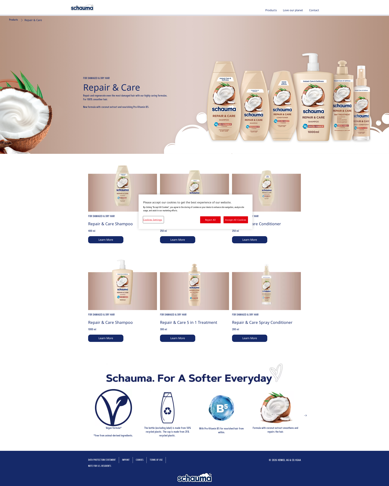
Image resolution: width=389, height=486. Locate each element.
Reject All (210, 219)
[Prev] (83, 415)
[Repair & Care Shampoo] (122, 207)
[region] (196, 211)
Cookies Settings (152, 219)
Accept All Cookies (235, 219)
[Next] (305, 415)
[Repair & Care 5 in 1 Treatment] (194, 306)
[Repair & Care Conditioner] (266, 207)
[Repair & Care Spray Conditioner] (266, 306)
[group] (194, 415)
